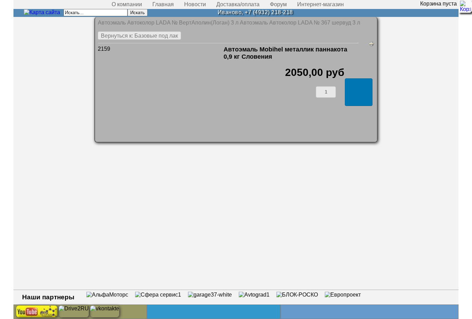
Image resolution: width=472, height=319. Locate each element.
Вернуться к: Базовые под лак (139, 36)
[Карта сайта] (42, 12)
